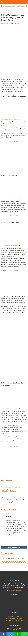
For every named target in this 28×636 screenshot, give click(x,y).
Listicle (6, 12)
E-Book (19, 618)
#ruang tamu (4, 490)
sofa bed (17, 128)
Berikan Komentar (14, 547)
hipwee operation (16, 590)
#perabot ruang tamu (6, 487)
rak (9, 207)
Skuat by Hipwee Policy (14, 621)
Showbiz (24, 6)
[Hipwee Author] (8, 539)
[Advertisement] (14, 43)
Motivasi (19, 6)
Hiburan (8, 6)
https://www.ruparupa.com (13, 119)
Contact (17, 616)
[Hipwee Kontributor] (6, 539)
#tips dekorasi (13, 490)
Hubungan (14, 6)
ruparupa (16, 23)
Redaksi (10, 616)
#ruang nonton (17, 487)
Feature (3, 6)
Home (2, 12)
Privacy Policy (11, 618)
